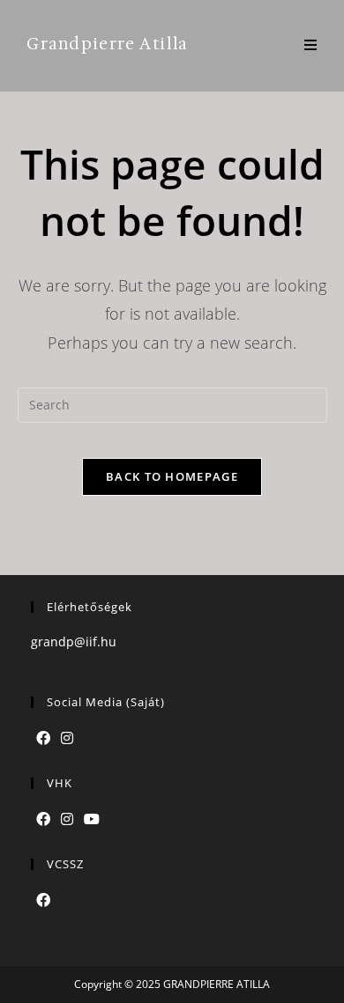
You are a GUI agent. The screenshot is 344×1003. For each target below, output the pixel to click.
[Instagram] (67, 738)
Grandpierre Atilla (107, 44)
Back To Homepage (172, 476)
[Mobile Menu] (311, 45)
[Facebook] (43, 738)
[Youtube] (92, 819)
